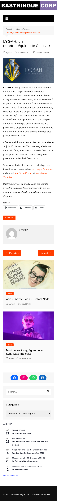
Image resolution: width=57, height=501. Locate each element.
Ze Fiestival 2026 (20, 469)
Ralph (11, 358)
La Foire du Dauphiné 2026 (24, 461)
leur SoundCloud (23, 173)
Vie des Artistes (42, 52)
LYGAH (10, 218)
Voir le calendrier (10, 475)
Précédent (14, 253)
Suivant (44, 253)
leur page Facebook (42, 169)
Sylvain (9, 52)
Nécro (9, 294)
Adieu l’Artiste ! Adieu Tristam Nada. (28, 299)
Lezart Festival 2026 (21, 433)
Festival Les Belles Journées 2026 (28, 453)
